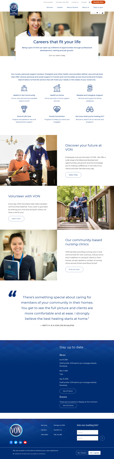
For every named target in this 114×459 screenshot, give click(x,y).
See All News (68, 391)
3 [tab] (97, 13)
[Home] (13, 9)
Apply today (73, 175)
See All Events (68, 405)
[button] (89, 2)
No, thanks (82, 453)
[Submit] (102, 438)
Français (83, 2)
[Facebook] (11, 442)
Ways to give (98, 7)
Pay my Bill (58, 434)
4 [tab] (99, 13)
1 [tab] (92, 13)
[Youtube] (25, 442)
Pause (102, 13)
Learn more (16, 219)
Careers (60, 7)
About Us (85, 7)
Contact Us (58, 430)
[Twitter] (15, 442)
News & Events (72, 7)
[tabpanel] (57, 34)
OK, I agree (94, 453)
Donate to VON (59, 425)
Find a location (48, 2)
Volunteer (44, 434)
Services (50, 7)
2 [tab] (94, 13)
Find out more (74, 269)
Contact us (75, 2)
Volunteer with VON (62, 2)
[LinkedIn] (20, 442)
